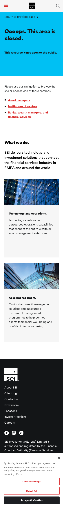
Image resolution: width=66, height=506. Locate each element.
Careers (9, 422)
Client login (11, 393)
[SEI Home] (32, 6)
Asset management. (22, 298)
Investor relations (15, 416)
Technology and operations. (28, 213)
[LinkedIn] (21, 433)
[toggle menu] (6, 6)
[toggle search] (58, 6)
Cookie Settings (32, 481)
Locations (10, 411)
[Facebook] (6, 433)
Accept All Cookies (31, 500)
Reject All (31, 491)
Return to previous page (19, 16)
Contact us (11, 399)
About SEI (10, 387)
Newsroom (11, 405)
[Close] (59, 458)
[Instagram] (14, 433)
